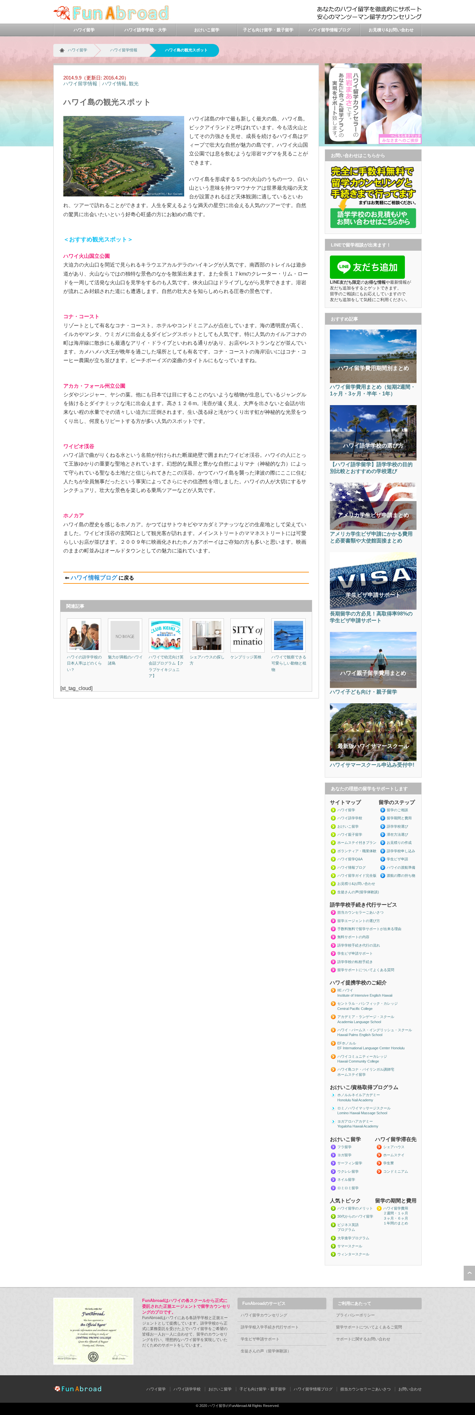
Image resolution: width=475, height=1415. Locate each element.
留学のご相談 (397, 810)
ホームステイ (394, 1155)
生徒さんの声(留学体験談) (358, 892)
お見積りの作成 (399, 842)
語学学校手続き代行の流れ (358, 945)
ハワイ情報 (114, 83)
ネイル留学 (346, 1179)
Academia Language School (359, 1022)
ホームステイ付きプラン (356, 842)
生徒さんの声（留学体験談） (266, 1351)
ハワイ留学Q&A (350, 859)
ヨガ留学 (344, 1155)
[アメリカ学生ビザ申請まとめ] (373, 529)
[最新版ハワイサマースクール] (373, 760)
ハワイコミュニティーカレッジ (362, 1056)
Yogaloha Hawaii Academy (357, 1126)
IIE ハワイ (345, 990)
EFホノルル (346, 1043)
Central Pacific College (355, 1009)
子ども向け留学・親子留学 (268, 29)
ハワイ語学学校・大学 (145, 29)
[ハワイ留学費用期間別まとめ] (373, 382)
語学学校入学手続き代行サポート (270, 1327)
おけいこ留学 (206, 29)
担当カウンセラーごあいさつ (360, 912)
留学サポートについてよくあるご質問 (369, 1327)
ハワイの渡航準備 (401, 867)
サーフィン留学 (349, 1163)
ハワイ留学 (84, 29)
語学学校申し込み (401, 851)
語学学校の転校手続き (355, 962)
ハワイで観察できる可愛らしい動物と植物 (288, 663)
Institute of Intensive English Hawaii (364, 995)
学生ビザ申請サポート (355, 953)
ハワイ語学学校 (349, 818)
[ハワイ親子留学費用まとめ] (373, 687)
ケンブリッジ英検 (245, 657)
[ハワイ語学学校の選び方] (373, 459)
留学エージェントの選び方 (358, 921)
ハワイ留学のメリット (355, 1208)
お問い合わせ (410, 1389)
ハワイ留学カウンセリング (264, 1315)
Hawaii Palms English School (359, 1035)
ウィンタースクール (353, 1254)
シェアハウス (394, 1147)
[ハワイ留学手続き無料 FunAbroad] (112, 20)
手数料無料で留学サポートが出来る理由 (369, 929)
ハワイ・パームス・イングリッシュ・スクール (374, 1030)
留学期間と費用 (399, 818)
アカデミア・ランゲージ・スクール (365, 1017)
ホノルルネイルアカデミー (358, 1095)
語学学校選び (397, 826)
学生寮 (388, 1163)
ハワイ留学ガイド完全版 (356, 875)
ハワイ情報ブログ (94, 577)
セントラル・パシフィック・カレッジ (367, 1003)
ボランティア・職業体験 (356, 851)
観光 (134, 83)
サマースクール (349, 1246)
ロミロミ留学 (348, 1188)
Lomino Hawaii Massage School (362, 1113)
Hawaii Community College (358, 1061)
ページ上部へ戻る (469, 1273)
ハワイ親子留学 (349, 834)
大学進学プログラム (353, 1238)
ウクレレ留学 (348, 1171)
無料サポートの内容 (353, 937)
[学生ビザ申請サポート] (373, 609)
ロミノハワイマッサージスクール (364, 1108)
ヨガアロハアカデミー (355, 1121)
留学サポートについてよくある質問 (365, 970)
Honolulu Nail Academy (355, 1100)
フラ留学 (344, 1147)
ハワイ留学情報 (123, 50)
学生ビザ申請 (397, 859)
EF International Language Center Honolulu (371, 1048)
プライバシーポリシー (355, 1315)
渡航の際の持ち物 (401, 875)
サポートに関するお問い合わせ (363, 1339)
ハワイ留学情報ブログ (330, 29)
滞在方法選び (397, 834)
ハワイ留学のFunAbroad (227, 1406)
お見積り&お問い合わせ (391, 29)
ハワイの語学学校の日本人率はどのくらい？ (84, 663)
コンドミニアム (395, 1171)
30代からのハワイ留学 (355, 1216)
